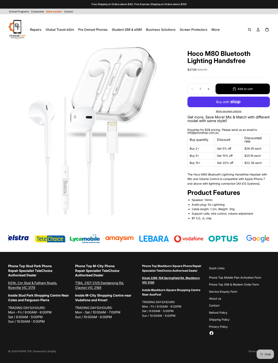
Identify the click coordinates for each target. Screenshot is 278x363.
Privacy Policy (218, 326)
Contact (214, 305)
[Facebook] (211, 333)
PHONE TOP (25, 351)
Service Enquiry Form (223, 291)
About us (215, 298)
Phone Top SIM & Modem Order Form (234, 284)
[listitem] (215, 30)
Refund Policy (218, 312)
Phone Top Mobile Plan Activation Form (235, 277)
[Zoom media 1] (93, 130)
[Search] (249, 29)
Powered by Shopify (44, 351)
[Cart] (267, 29)
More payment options (228, 111)
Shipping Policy (219, 319)
